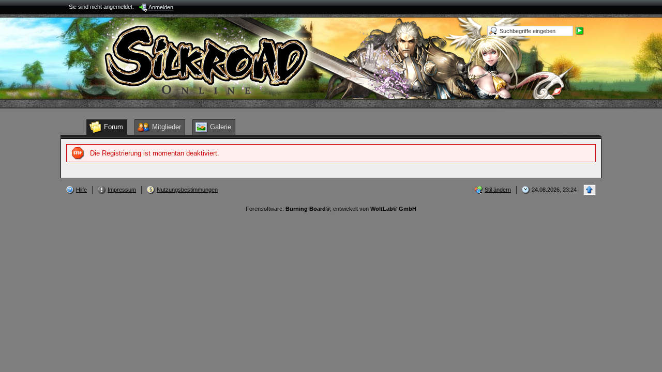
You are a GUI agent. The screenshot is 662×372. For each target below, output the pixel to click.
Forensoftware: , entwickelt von (331, 209)
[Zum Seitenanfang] (589, 190)
